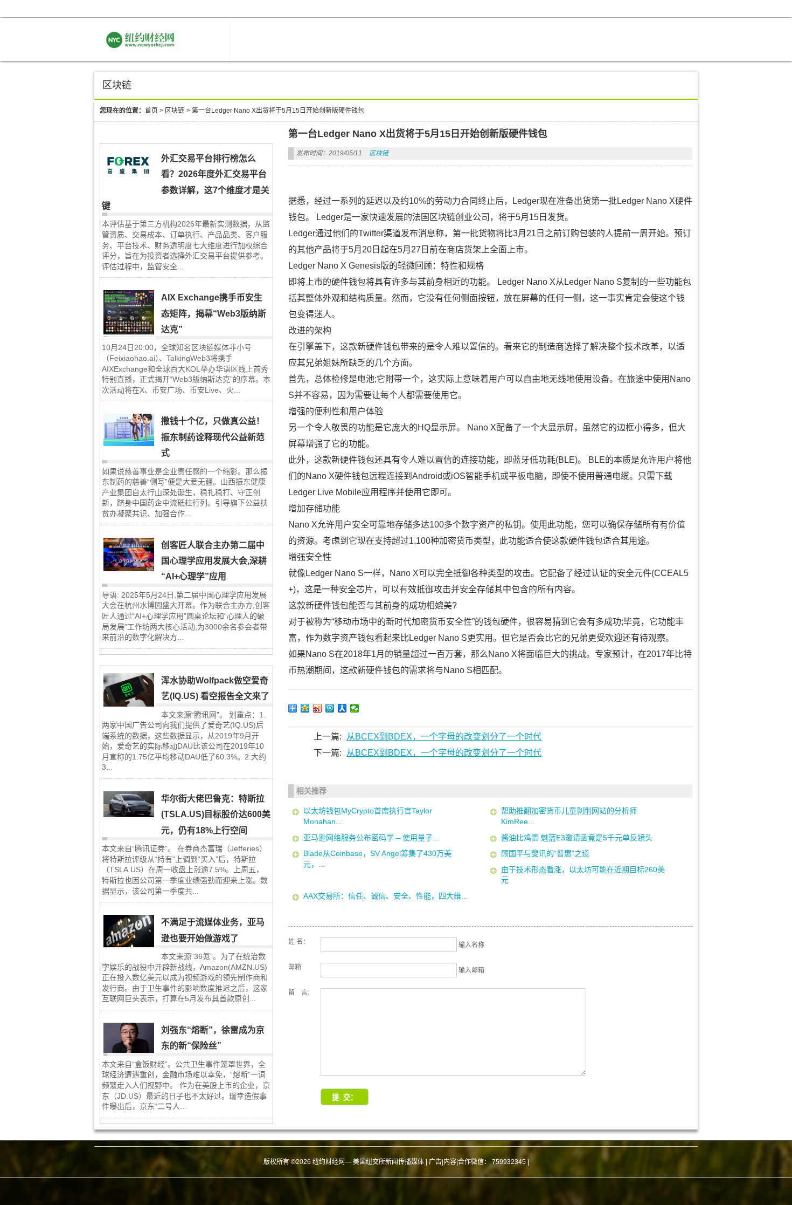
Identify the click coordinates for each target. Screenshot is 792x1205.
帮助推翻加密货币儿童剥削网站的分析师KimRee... (569, 816)
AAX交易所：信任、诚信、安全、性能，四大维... (385, 896)
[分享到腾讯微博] (330, 708)
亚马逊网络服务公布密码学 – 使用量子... (371, 837)
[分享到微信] (354, 708)
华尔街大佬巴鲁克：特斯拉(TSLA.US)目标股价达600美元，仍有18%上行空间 (215, 814)
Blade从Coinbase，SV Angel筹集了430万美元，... (377, 858)
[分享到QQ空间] (305, 708)
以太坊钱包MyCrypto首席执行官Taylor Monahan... (367, 816)
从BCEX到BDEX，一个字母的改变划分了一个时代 (443, 736)
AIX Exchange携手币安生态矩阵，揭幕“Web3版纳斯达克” (213, 313)
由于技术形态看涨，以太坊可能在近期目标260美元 (583, 875)
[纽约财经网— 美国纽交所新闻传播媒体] (142, 53)
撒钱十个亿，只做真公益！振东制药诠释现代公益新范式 (213, 436)
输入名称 (471, 945)
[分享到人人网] (342, 708)
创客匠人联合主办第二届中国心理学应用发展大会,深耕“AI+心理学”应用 (214, 560)
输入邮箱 (471, 970)
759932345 (509, 1162)
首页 (151, 110)
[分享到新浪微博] (317, 708)
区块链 (174, 110)
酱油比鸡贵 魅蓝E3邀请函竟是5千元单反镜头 (576, 837)
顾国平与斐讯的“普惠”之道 (545, 853)
